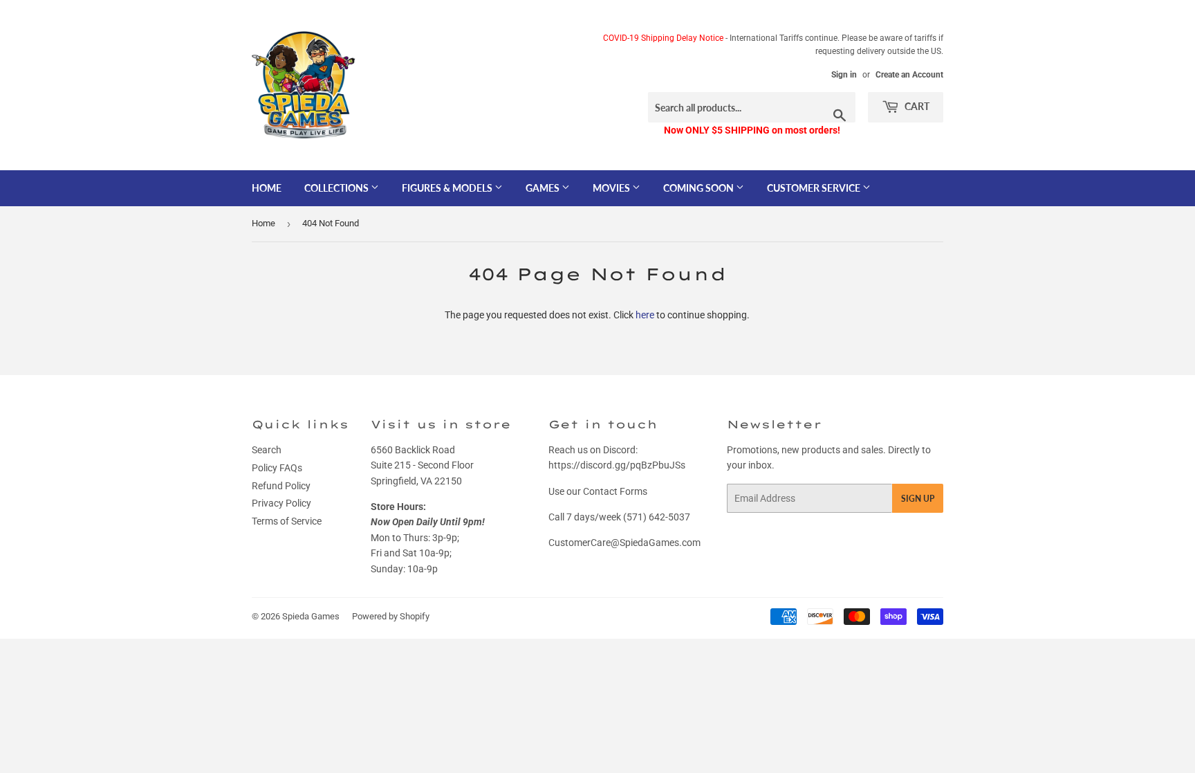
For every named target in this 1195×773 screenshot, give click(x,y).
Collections (337, 188)
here (645, 314)
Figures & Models (448, 188)
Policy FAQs (277, 467)
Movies (612, 188)
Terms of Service (287, 521)
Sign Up (917, 498)
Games (544, 188)
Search (266, 449)
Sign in (844, 75)
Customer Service (814, 188)
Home (266, 188)
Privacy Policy (281, 503)
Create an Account (909, 75)
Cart (915, 106)
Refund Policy (281, 485)
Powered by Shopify (390, 616)
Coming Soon (699, 188)
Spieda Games (311, 616)
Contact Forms (615, 491)
